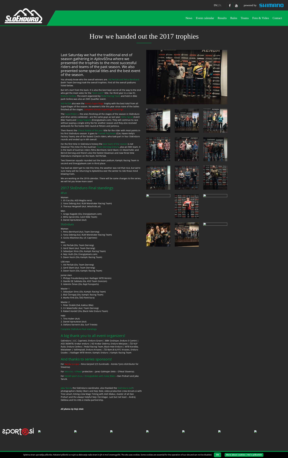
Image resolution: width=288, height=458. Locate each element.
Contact (277, 18)
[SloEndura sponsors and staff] (187, 120)
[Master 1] (158, 177)
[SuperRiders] (158, 206)
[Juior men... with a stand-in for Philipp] (187, 177)
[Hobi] (187, 149)
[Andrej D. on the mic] (158, 120)
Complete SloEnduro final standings (79, 329)
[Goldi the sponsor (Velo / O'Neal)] (215, 177)
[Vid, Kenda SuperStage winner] (187, 206)
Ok (217, 454)
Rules (233, 18)
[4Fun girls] (215, 120)
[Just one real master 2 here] (215, 149)
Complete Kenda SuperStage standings (103, 109)
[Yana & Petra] (215, 206)
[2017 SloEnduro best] (158, 234)
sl (220, 5)
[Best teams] (187, 234)
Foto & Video (260, 18)
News (189, 18)
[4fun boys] (158, 149)
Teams (245, 18)
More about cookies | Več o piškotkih (244, 454)
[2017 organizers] (215, 234)
